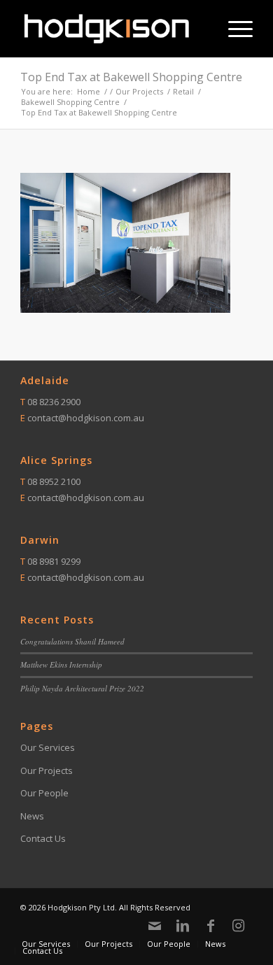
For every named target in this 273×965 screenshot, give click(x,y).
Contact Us (43, 838)
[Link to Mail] (155, 926)
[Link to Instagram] (239, 926)
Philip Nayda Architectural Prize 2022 (82, 688)
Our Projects (46, 770)
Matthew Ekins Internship (61, 664)
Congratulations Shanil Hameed (72, 641)
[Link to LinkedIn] (183, 926)
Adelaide (44, 380)
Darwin (39, 540)
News (32, 816)
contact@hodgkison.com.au (85, 417)
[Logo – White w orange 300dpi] (113, 29)
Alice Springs (56, 460)
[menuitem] (233, 29)
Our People (44, 793)
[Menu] (233, 29)
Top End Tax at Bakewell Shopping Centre (131, 77)
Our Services (47, 747)
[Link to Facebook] (211, 926)
